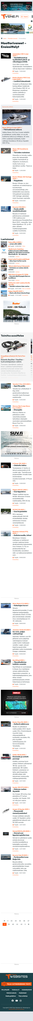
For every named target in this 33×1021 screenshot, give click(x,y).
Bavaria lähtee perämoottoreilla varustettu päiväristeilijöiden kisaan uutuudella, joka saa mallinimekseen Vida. (22, 866)
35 (20, 921)
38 (4, 924)
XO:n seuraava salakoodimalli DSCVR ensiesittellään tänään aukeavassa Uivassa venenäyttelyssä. (20, 518)
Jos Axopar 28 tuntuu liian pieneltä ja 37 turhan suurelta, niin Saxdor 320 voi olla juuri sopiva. (22, 797)
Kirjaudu (26, 16)
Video (23, 246)
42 (21, 924)
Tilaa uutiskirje (22, 996)
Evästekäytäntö (27, 990)
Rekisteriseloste (11, 993)
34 (16, 921)
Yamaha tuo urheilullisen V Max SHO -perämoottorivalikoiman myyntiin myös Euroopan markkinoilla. (22, 393)
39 (9, 924)
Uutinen (17, 256)
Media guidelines (11, 996)
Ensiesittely (16, 73)
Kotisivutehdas (20, 1009)
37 (28, 921)
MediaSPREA (12, 1009)
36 (24, 921)
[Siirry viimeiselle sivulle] (28, 924)
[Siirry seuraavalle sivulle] (25, 924)
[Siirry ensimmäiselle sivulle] (4, 920)
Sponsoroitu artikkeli (7, 107)
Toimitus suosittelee (13, 377)
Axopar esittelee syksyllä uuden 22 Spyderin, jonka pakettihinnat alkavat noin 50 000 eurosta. (21, 819)
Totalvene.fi (15, 990)
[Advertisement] (16, 580)
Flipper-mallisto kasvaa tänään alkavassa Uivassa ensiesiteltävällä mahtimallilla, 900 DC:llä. (21, 497)
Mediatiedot (22, 993)
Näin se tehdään (26, 288)
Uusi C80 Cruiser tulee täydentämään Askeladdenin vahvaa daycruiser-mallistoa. (22, 66)
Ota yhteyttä (5, 990)
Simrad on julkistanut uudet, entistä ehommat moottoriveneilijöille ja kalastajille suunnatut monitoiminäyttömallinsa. (22, 842)
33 (11, 921)
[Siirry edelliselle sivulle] (7, 920)
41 (17, 924)
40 (13, 924)
